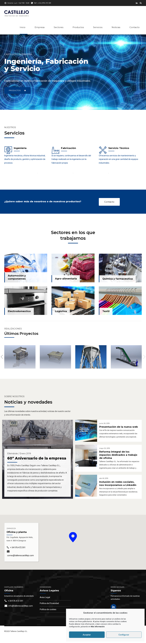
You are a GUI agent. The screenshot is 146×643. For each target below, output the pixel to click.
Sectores (58, 27)
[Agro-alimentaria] (72, 268)
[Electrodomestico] (25, 300)
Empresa (39, 27)
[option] (20, 357)
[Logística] (72, 300)
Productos (78, 27)
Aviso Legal (45, 597)
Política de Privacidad (49, 603)
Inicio (22, 27)
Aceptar (87, 634)
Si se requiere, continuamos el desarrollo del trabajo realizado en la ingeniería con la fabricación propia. (71, 159)
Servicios (97, 27)
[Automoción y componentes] (25, 268)
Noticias (116, 27)
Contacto (134, 27)
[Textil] (120, 300)
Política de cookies (48, 609)
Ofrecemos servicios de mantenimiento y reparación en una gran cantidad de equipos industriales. (118, 159)
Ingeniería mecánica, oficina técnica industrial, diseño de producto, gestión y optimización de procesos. (24, 159)
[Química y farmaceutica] (120, 268)
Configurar (123, 634)
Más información (98, 627)
